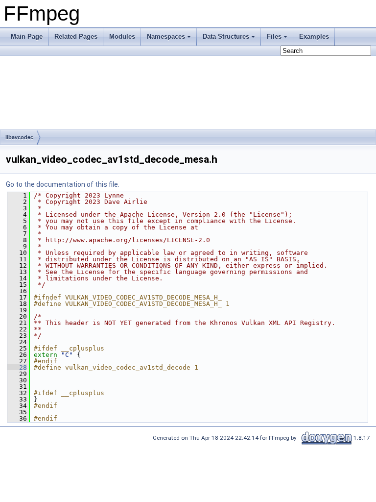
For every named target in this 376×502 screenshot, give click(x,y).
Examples (314, 36)
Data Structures (226, 36)
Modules (122, 36)
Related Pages (75, 36)
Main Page (27, 36)
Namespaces (166, 36)
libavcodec (19, 137)
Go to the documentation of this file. (62, 184)
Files (274, 36)
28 (17, 367)
